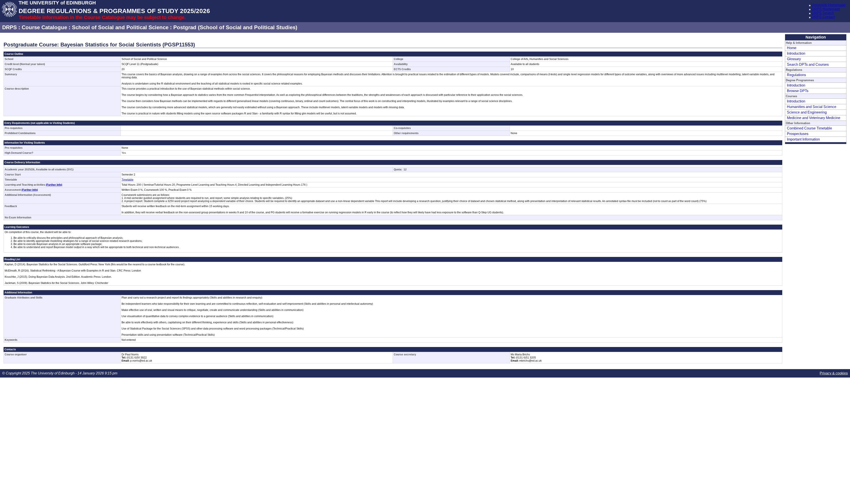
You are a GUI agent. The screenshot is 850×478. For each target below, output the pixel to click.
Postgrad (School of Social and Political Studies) (235, 27)
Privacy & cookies (834, 373)
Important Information (803, 139)
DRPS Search (822, 13)
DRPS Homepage (825, 9)
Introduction (796, 53)
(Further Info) (54, 184)
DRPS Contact (823, 17)
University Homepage (828, 5)
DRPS (9, 27)
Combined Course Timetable (809, 128)
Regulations (796, 75)
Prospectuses (797, 134)
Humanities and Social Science (811, 107)
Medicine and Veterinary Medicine (813, 118)
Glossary (794, 59)
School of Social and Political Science (120, 27)
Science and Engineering (807, 112)
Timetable (127, 179)
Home (791, 48)
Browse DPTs (797, 91)
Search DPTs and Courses (808, 64)
